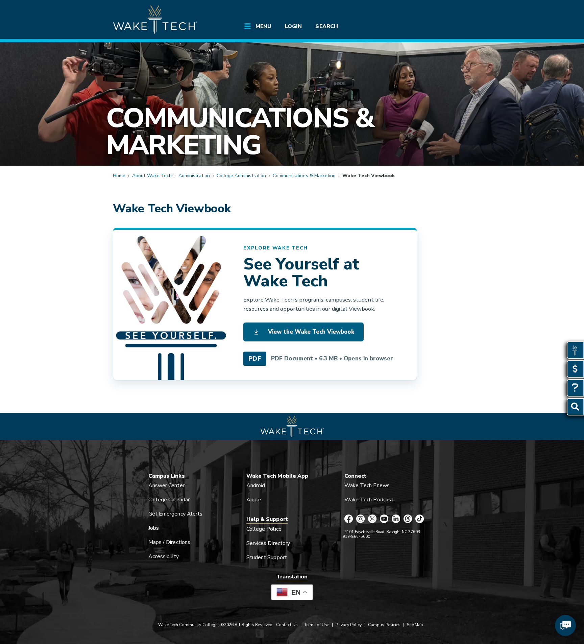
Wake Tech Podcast (368, 499)
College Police (264, 529)
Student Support (266, 557)
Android (255, 485)
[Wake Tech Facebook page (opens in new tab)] (348, 519)
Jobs (153, 528)
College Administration (241, 175)
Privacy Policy (349, 624)
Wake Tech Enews (367, 485)
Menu (263, 26)
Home (119, 175)
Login (293, 26)
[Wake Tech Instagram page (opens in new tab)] (360, 519)
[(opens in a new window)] (170, 305)
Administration (194, 175)
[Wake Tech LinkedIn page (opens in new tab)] (396, 519)
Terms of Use (317, 624)
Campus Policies (384, 624)
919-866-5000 (356, 536)
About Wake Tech (152, 175)
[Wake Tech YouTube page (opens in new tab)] (384, 519)
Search (326, 26)
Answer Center (166, 485)
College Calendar (169, 499)
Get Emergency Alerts (175, 514)
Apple (253, 499)
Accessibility (163, 556)
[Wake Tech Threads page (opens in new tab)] (408, 519)
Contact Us (286, 624)
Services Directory (268, 543)
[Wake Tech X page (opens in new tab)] (372, 519)
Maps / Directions (169, 542)
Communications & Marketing (240, 132)
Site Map (415, 624)
